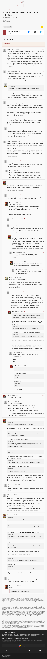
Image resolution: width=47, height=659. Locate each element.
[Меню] (41, 5)
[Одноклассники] (18, 650)
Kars (8, 182)
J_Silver (8, 71)
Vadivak (9, 84)
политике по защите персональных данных (9, 641)
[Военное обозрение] (23, 2)
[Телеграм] (7, 650)
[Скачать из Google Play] (23, 645)
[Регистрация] (29, 5)
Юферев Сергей (6, 21)
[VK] (29, 650)
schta (8, 101)
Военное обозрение (7, 8)
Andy (10, 277)
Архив (14, 8)
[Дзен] (40, 650)
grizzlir (8, 49)
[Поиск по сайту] (6, 5)
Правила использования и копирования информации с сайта (15, 638)
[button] (18, 5)
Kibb (9, 160)
